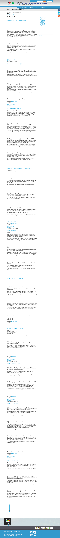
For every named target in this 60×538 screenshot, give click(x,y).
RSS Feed (40, 35)
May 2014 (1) (42, 25)
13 (9, 507)
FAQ (39, 7)
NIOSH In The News (14, 56)
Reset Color (8, 521)
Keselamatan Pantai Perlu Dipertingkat (16, 20)
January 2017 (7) (42, 21)
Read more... (9, 60)
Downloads (35, 7)
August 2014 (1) (42, 24)
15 (9, 509)
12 (9, 506)
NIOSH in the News (42, 33)
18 (9, 512)
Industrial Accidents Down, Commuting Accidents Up (20, 168)
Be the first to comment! (11, 59)
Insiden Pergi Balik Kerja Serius (14, 108)
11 (9, 505)
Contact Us (43, 7)
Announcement (31, 7)
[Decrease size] (9, 524)
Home (21, 7)
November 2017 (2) (43, 17)
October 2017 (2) (43, 18)
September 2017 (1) (43, 19)
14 (9, 508)
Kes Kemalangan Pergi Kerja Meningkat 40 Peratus (19, 64)
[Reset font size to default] (8, 524)
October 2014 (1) (43, 23)
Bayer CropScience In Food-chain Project (17, 460)
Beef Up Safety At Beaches (13, 363)
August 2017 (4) (42, 20)
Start (10, 503)
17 (9, 511)
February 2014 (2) (43, 26)
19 (9, 513)
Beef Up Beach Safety (12, 403)
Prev (10, 504)
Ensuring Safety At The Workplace (15, 278)
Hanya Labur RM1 (11, 230)
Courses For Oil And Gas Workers (15, 328)
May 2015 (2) (42, 22)
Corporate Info (25, 7)
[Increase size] (7, 524)
